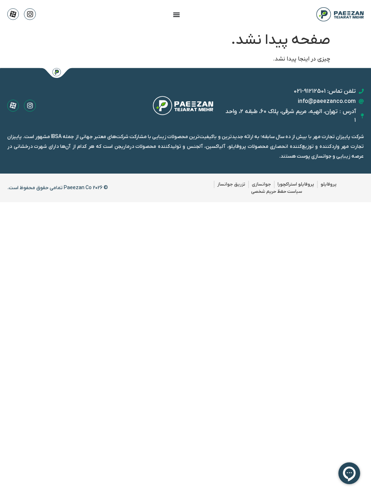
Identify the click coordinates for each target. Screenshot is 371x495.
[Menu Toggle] (176, 14)
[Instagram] (30, 105)
